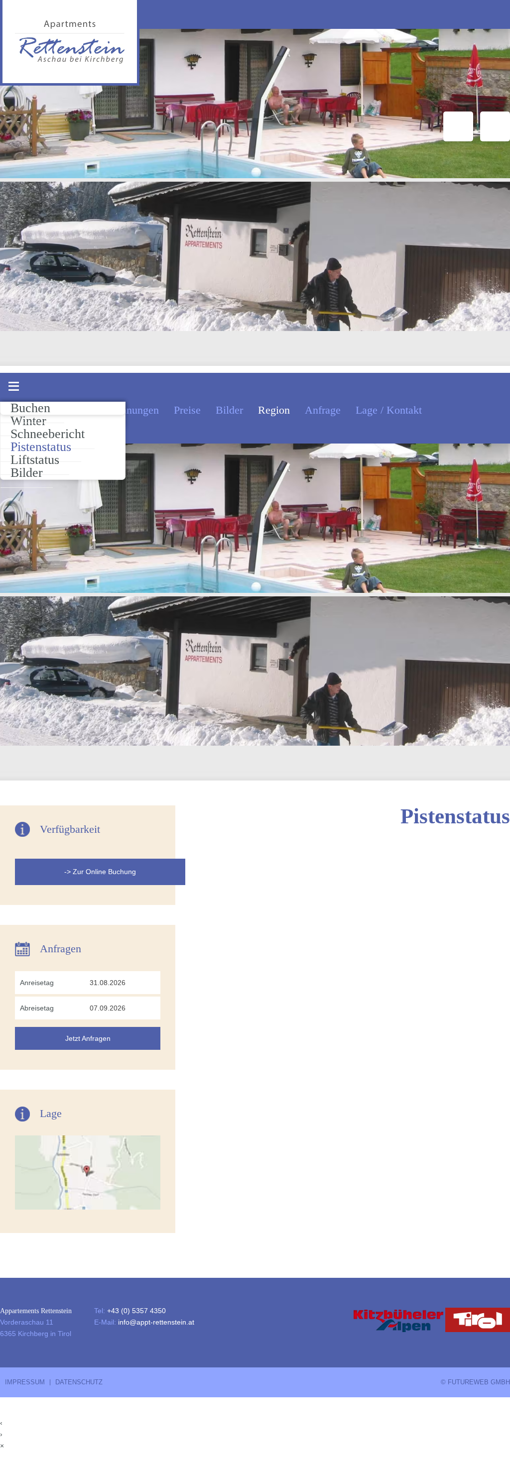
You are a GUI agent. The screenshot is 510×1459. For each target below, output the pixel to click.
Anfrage (323, 410)
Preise (187, 410)
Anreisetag (37, 983)
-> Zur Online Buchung (100, 872)
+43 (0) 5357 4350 (136, 1311)
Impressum (25, 1382)
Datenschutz (79, 1382)
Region (274, 410)
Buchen (30, 408)
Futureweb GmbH (479, 1382)
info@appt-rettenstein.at (156, 1322)
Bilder (229, 410)
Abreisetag (37, 1008)
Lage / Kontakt (389, 410)
